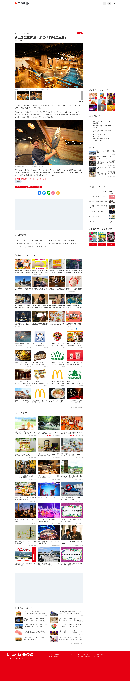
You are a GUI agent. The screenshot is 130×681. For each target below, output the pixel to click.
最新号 (93, 244)
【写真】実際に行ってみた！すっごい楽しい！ (30, 179)
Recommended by (71, 329)
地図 (38, 187)
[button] (15, 95)
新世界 (18, 181)
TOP (16, 33)
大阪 (79, 33)
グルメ (27, 33)
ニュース (21, 33)
